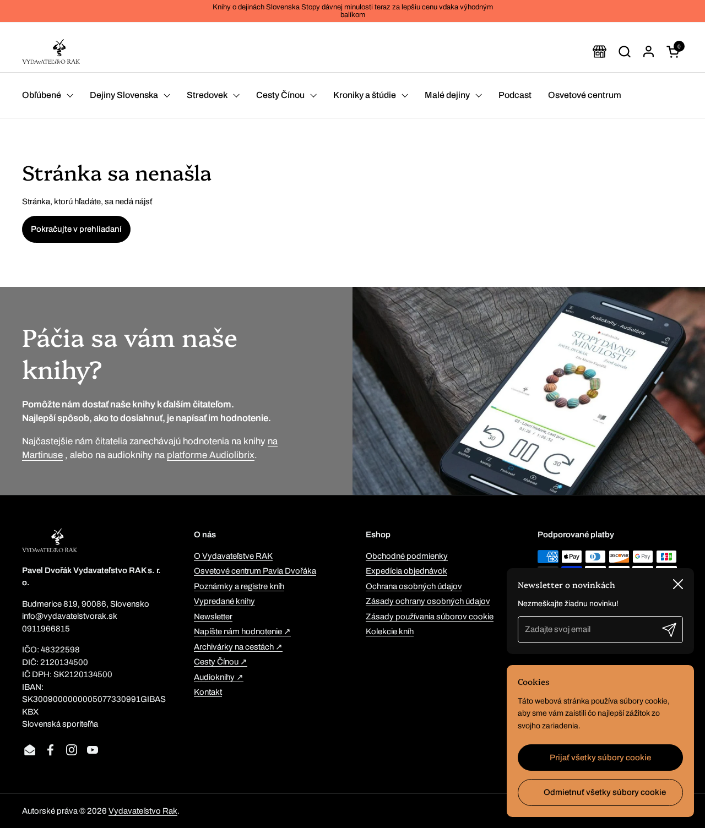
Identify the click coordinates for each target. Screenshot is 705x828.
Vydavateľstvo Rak (143, 811)
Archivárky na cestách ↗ (238, 646)
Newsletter (213, 616)
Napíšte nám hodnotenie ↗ (242, 631)
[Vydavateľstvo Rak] (51, 51)
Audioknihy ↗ (218, 677)
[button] (624, 51)
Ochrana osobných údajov (414, 586)
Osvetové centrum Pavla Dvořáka (255, 570)
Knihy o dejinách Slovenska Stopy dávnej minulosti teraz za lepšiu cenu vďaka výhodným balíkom (353, 11)
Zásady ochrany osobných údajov (428, 601)
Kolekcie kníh (390, 631)
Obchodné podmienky (407, 556)
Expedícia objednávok (406, 570)
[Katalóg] (599, 51)
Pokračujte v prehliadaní (76, 229)
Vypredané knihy (224, 601)
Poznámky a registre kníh (239, 586)
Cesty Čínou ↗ (220, 661)
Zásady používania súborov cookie (430, 616)
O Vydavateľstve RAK (233, 556)
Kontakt (208, 692)
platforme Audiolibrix (210, 455)
